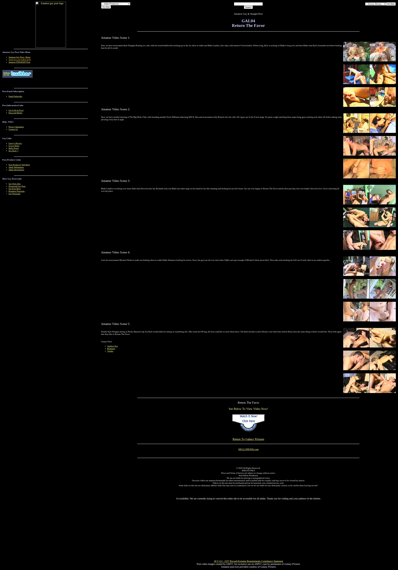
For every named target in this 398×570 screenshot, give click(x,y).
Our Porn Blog (15, 189)
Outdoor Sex (112, 346)
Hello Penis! (14, 148)
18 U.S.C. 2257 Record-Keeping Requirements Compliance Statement (248, 561)
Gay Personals (14, 194)
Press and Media (15, 113)
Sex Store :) (13, 151)
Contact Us (13, 129)
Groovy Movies (15, 143)
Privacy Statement (16, 127)
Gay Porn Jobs (15, 184)
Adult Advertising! (16, 170)
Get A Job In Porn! (16, 110)
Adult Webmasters (16, 167)
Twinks (110, 351)
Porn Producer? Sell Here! (19, 165)
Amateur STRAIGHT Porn (19, 62)
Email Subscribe (15, 96)
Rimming (111, 348)
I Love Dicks (14, 146)
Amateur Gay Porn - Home (19, 57)
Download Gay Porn (17, 186)
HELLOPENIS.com (248, 449)
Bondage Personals (17, 191)
